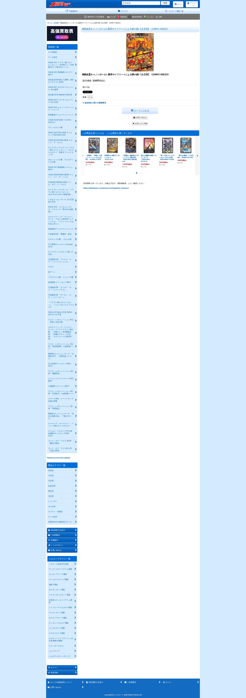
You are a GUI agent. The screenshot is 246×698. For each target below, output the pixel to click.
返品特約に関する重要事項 (95, 103)
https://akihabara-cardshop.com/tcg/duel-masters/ (106, 188)
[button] (174, 11)
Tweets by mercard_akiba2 (58, 458)
